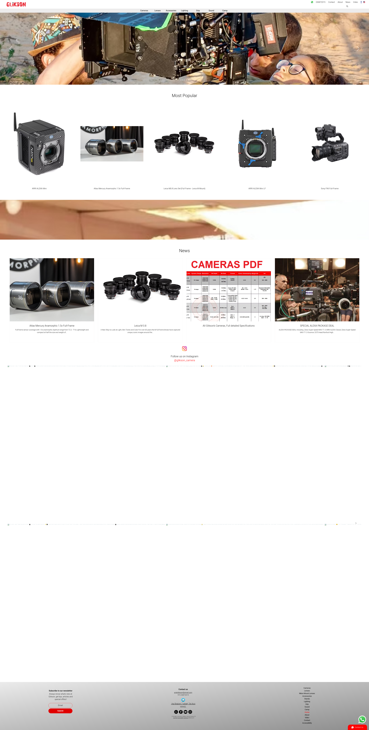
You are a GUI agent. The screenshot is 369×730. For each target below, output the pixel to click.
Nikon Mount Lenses (307, 693)
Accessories (307, 696)
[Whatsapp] (312, 2)
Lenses (307, 690)
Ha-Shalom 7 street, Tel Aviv (183, 703)
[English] (364, 2)
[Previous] (11, 48)
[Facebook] (181, 712)
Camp (307, 709)
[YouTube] (185, 712)
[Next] (358, 48)
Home (307, 712)
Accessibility (307, 723)
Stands (307, 699)
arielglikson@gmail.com (183, 692)
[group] (184, 146)
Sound (307, 707)
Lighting (307, 701)
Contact (307, 720)
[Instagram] (190, 712)
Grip (307, 704)
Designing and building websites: (180, 718)
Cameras (307, 688)
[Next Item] (355, 523)
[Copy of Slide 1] (186, 79)
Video (307, 717)
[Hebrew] (361, 2)
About (307, 715)
